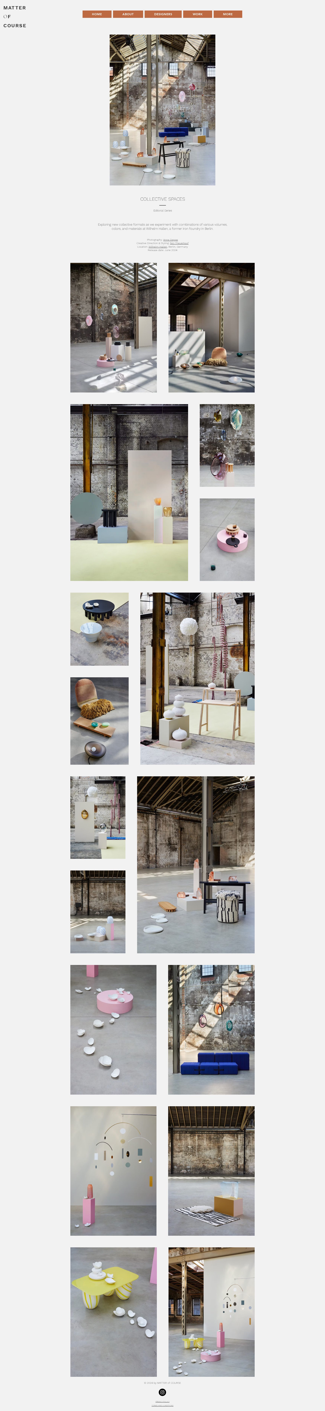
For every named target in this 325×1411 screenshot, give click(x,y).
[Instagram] (162, 1392)
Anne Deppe (170, 239)
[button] (197, 14)
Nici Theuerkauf (179, 243)
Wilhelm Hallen (158, 246)
